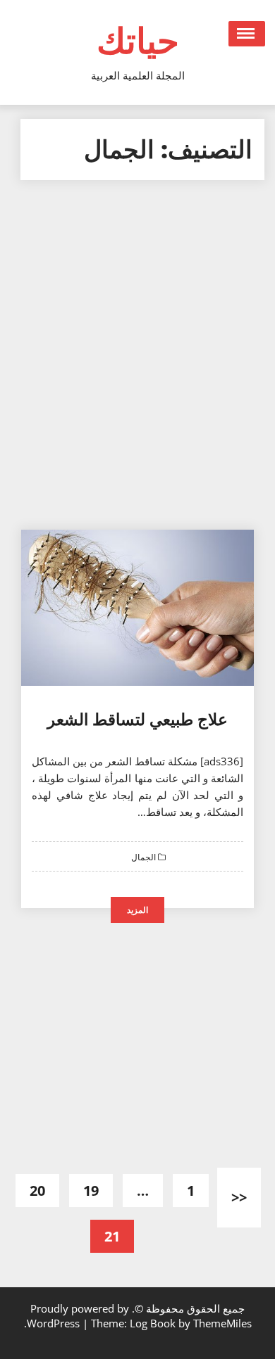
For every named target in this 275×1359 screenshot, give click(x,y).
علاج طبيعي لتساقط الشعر (137, 719)
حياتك (138, 40)
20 (37, 1190)
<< (239, 1197)
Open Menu (246, 33)
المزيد (137, 910)
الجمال (144, 857)
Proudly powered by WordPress (78, 1315)
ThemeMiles (222, 1323)
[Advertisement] (137, 363)
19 (91, 1190)
